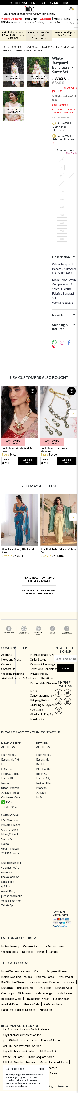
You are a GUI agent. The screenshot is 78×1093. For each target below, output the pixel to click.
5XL (62, 215)
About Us (7, 654)
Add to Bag (27, 461)
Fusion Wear (61, 998)
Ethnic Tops (44, 987)
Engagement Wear (37, 998)
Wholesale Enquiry (42, 714)
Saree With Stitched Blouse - (63, 137)
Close (42, 1068)
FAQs (33, 690)
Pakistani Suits (53, 1004)
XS (61, 159)
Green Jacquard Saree (54, 1062)
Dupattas (7, 987)
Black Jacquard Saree (41, 1057)
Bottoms (69, 982)
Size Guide (71, 153)
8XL (62, 239)
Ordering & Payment (43, 705)
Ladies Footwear (54, 946)
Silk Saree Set (47, 1051)
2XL (62, 191)
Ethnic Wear (65, 976)
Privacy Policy (39, 673)
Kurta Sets (46, 1009)
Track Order (31, 18)
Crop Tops (7, 993)
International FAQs (42, 654)
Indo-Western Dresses (15, 971)
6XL (62, 223)
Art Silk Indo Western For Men (22, 1046)
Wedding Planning (12, 673)
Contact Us (8, 669)
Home (6, 47)
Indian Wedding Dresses (16, 976)
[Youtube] (67, 701)
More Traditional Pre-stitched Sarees (39, 579)
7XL (62, 231)
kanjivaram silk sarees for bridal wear (26, 1029)
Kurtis (38, 971)
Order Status (38, 659)
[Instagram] (58, 701)
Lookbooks (37, 719)
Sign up (5, 21)
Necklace (27, 951)
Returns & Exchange (42, 664)
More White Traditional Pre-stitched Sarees (39, 592)
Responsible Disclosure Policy (49, 683)
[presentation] (5, 413)
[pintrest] (58, 710)
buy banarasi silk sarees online (22, 1035)
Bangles (53, 951)
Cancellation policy (42, 695)
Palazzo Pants (45, 976)
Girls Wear (25, 993)
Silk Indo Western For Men (19, 1062)
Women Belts (9, 951)
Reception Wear (11, 998)
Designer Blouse (56, 971)
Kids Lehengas (45, 993)
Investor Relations (41, 678)
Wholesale (45, 18)
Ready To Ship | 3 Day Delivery (65, 34)
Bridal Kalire (25, 987)
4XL (62, 207)
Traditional (31, 47)
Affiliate (58, 18)
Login (67, 18)
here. (24, 1085)
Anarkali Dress (10, 1004)
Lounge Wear (63, 987)
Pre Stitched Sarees (13, 982)
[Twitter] (67, 693)
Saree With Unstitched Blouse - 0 (62, 126)
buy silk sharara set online (19, 1051)
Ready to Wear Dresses (45, 982)
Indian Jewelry (10, 946)
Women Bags (31, 946)
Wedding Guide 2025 (11, 18)
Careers (6, 664)
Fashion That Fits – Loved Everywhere (39, 35)
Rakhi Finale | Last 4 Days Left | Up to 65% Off (13, 35)
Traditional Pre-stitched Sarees (57, 47)
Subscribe (65, 668)
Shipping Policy (39, 700)
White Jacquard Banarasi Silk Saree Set (23, 50)
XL (61, 183)
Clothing (17, 47)
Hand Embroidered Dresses (18, 1009)
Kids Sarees (65, 993)
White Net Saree (13, 1057)
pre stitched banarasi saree (20, 1040)
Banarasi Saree (50, 1040)
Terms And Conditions (43, 669)
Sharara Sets (32, 1004)
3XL (62, 199)
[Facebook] (58, 693)
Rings (40, 951)
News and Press (11, 659)
